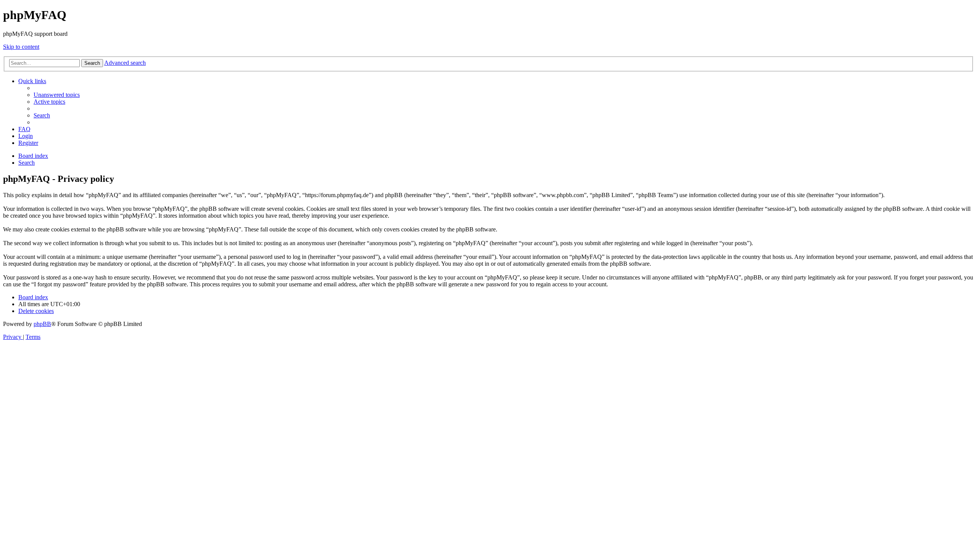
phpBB (42, 324)
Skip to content (21, 46)
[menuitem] (57, 95)
